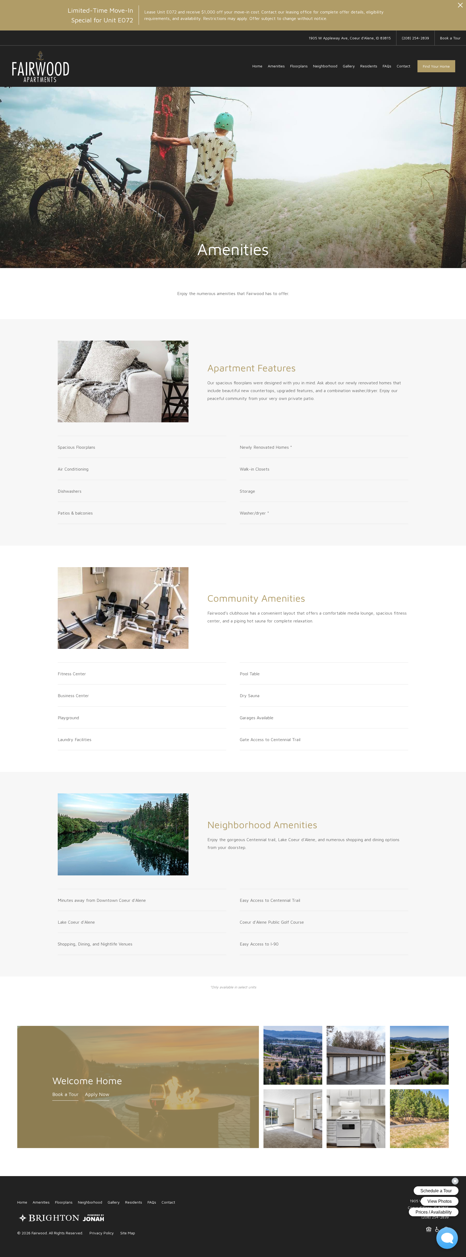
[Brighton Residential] (48, 1219)
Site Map (127, 1233)
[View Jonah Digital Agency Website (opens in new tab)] (93, 1218)
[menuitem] (257, 66)
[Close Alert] (460, 6)
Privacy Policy (102, 1233)
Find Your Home (436, 66)
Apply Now (97, 1094)
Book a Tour (65, 1094)
